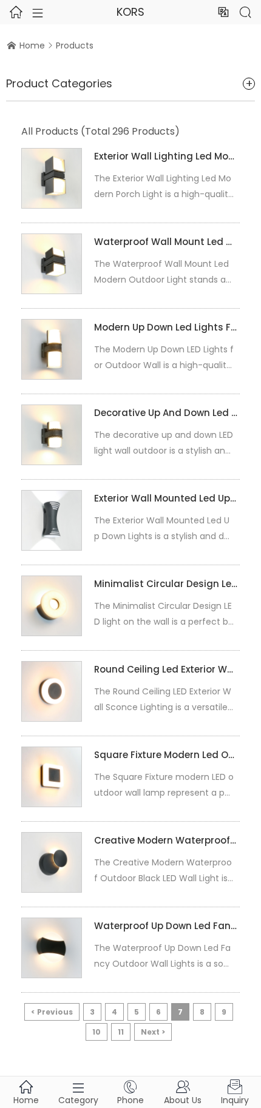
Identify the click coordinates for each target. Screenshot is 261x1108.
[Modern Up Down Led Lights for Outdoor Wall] (51, 349)
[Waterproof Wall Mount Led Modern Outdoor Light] (51, 264)
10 (96, 1032)
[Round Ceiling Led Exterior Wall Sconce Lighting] (51, 691)
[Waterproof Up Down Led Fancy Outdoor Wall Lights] (51, 948)
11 (121, 1032)
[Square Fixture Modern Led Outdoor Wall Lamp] (51, 777)
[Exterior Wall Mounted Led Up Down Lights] (51, 520)
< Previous (52, 1012)
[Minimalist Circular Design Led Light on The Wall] (51, 606)
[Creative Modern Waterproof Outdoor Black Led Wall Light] (51, 862)
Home (32, 45)
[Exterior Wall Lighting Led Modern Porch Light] (51, 178)
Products (74, 45)
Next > (153, 1032)
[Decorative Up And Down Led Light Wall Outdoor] (51, 435)
